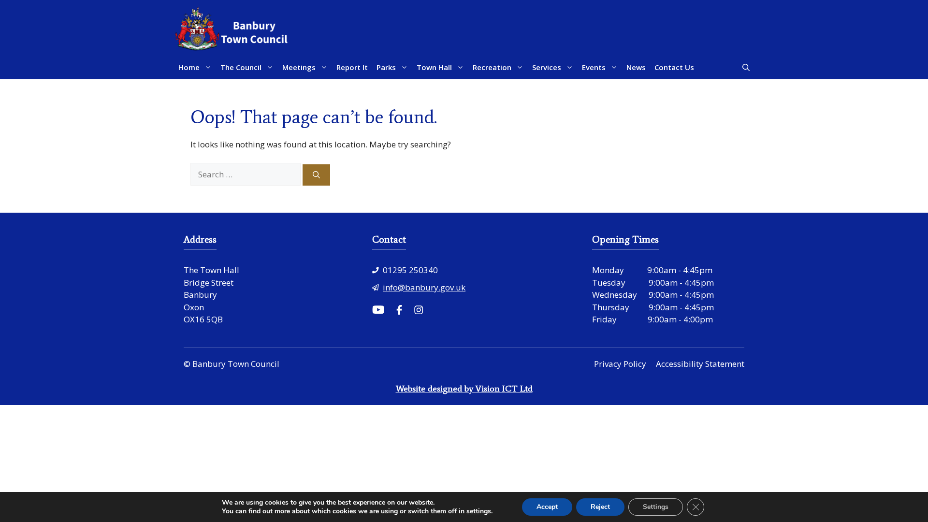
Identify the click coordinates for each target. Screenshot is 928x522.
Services (546, 67)
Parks (386, 67)
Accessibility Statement (700, 363)
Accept (547, 506)
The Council (240, 67)
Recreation (492, 67)
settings (478, 511)
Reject (600, 506)
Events (594, 67)
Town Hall (434, 67)
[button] (746, 67)
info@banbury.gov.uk (424, 287)
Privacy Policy (620, 363)
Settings (655, 506)
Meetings (299, 67)
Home (189, 67)
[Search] (316, 175)
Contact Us (674, 67)
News (636, 67)
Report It (352, 67)
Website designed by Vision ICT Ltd (464, 388)
